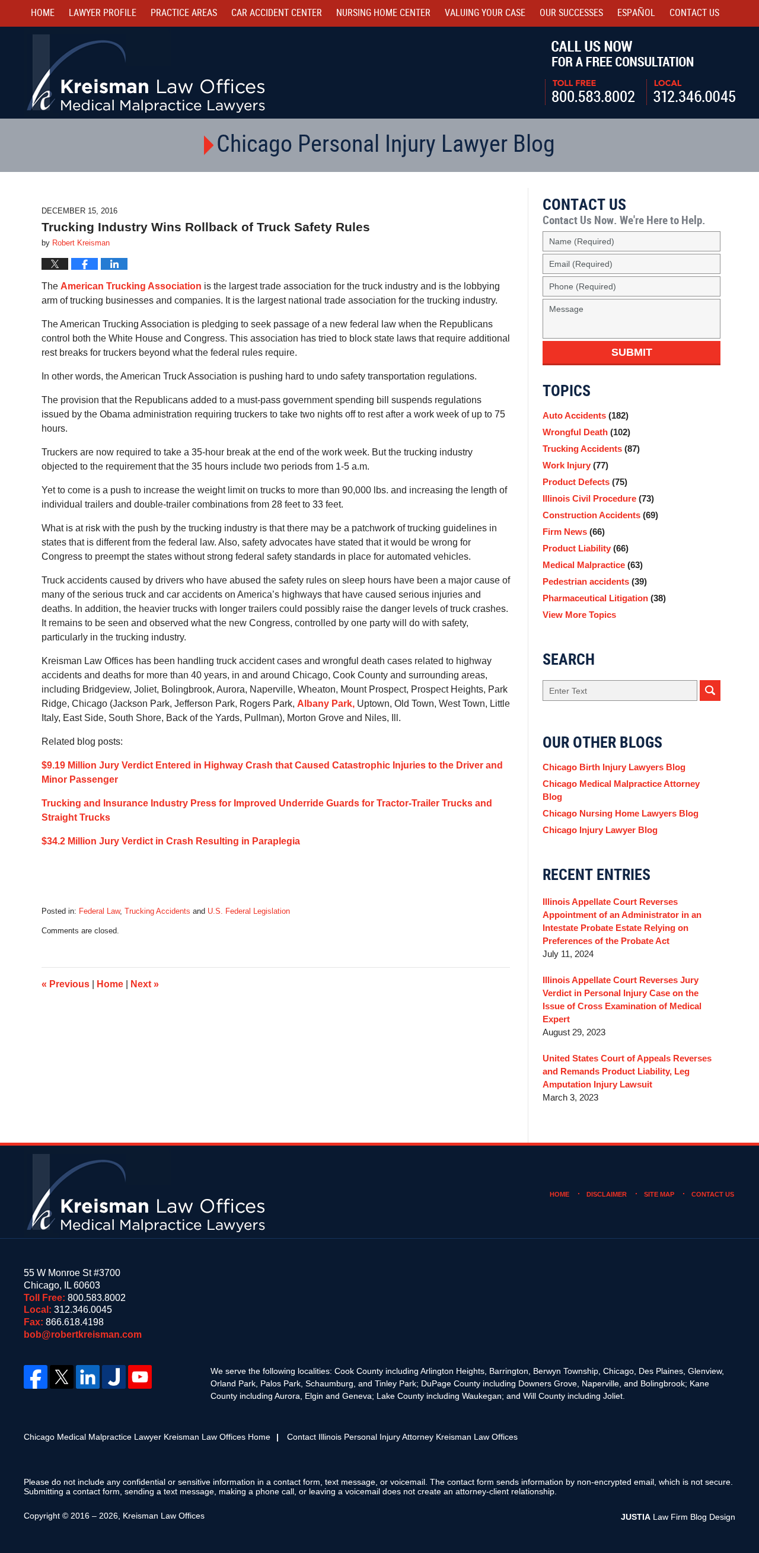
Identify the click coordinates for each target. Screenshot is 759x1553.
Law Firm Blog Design (678, 1517)
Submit (631, 352)
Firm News (574, 532)
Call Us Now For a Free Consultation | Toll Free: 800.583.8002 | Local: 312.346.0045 (640, 73)
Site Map (659, 1194)
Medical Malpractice (593, 565)
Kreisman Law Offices (164, 1515)
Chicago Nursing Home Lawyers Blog (621, 813)
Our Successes (571, 13)
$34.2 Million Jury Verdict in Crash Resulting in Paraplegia (171, 841)
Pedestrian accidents (595, 581)
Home (43, 13)
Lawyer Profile (102, 13)
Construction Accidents (600, 515)
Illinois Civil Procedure (598, 498)
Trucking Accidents (157, 911)
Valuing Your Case (485, 13)
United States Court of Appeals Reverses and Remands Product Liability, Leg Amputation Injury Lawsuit (627, 1071)
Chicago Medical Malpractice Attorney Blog (621, 790)
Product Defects (585, 482)
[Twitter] (62, 1377)
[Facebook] (36, 1377)
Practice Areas (184, 13)
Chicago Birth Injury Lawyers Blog (614, 767)
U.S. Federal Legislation (249, 911)
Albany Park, (326, 704)
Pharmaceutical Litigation (604, 598)
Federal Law (99, 911)
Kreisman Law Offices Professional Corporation (147, 73)
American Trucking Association (132, 286)
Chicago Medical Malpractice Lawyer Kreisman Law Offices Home (147, 1437)
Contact (694, 13)
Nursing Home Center (383, 13)
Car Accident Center (276, 13)
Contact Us (712, 1194)
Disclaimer (606, 1194)
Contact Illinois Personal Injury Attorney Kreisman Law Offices (402, 1437)
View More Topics (579, 615)
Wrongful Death (586, 432)
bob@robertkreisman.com (83, 1334)
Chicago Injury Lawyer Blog (600, 830)
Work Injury (575, 465)
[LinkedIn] (88, 1377)
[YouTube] (140, 1377)
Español (636, 13)
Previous (66, 984)
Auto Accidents (586, 415)
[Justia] (114, 1377)
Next (144, 984)
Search (710, 690)
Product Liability (586, 548)
